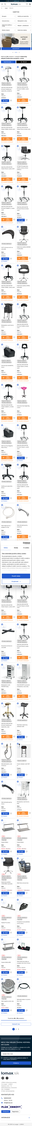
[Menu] (2, 4)
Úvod (6, 8)
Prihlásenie (6, 1111)
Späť (2, 8)
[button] (14, 52)
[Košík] (29, 4)
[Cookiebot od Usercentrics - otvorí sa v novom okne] (23, 543)
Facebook (7, 1078)
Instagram (2, 1078)
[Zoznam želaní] (26, 4)
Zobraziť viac (16, 1024)
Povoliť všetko (16, 576)
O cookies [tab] (26, 547)
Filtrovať (25, 62)
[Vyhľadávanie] (5, 4)
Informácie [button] (5, 1117)
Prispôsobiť (15, 581)
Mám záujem (24, 100)
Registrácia (15, 1111)
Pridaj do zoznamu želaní (11, 100)
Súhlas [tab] (6, 547)
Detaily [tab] (16, 547)
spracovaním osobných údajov (18, 1058)
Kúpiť (6, 100)
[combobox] (8, 62)
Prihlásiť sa (16, 1063)
